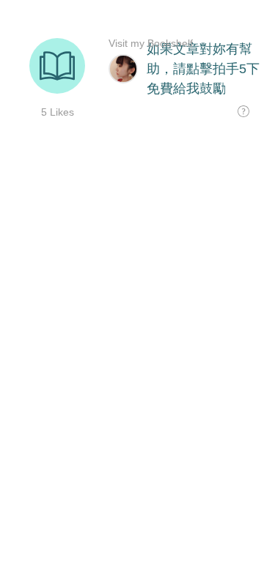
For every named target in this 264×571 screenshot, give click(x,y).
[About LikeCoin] (243, 111)
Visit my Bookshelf (151, 43)
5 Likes (57, 112)
